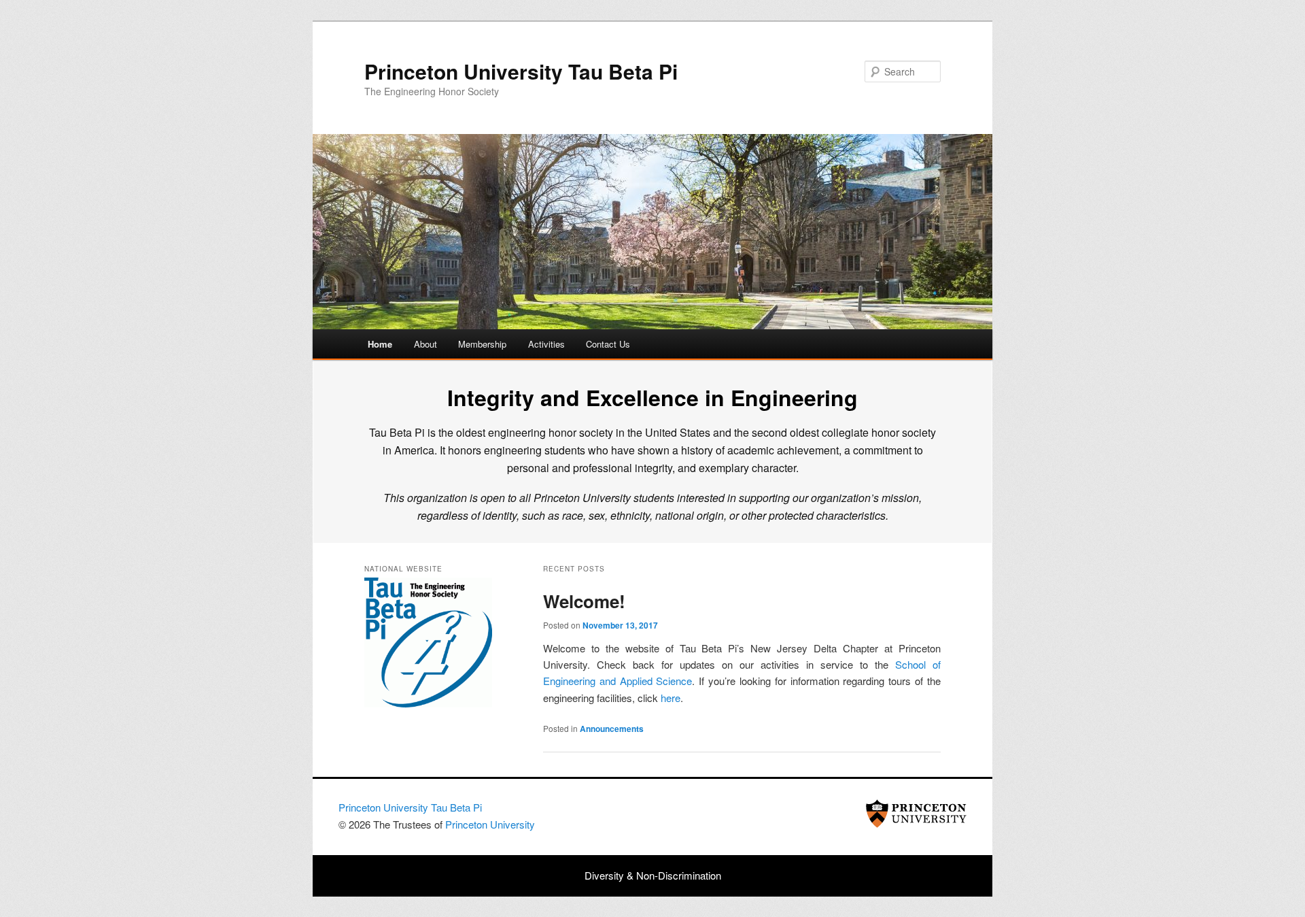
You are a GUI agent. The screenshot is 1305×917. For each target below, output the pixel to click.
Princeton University (916, 813)
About (425, 343)
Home (380, 343)
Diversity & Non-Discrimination (653, 875)
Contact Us (608, 343)
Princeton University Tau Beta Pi (521, 71)
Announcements (612, 728)
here (670, 697)
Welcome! (584, 601)
